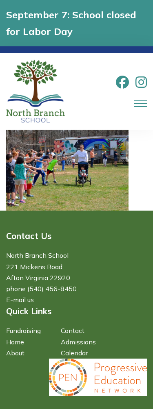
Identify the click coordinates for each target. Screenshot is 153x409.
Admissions (78, 342)
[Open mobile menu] (140, 103)
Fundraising (23, 330)
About (15, 353)
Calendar (74, 353)
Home (15, 342)
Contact (72, 330)
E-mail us (20, 300)
